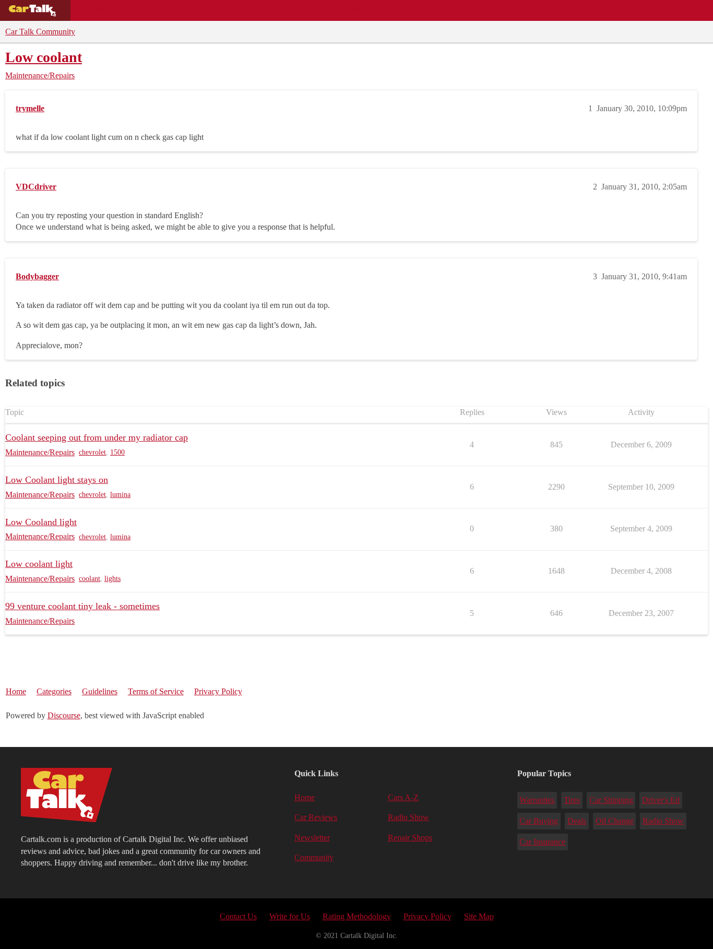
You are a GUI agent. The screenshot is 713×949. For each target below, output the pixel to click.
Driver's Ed (661, 800)
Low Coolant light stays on (56, 479)
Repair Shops (285, 10)
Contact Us (238, 916)
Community (350, 10)
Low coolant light (39, 564)
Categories (54, 691)
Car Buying (538, 820)
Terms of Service (156, 691)
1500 (117, 452)
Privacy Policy (218, 691)
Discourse (63, 715)
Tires (572, 800)
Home (16, 691)
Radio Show (408, 817)
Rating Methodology (357, 916)
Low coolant (43, 57)
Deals (165, 10)
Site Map (479, 916)
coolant (89, 579)
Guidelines (99, 691)
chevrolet (92, 452)
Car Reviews (218, 10)
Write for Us (289, 916)
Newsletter (312, 837)
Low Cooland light (41, 522)
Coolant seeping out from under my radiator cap (96, 437)
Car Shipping (611, 800)
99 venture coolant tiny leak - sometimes (82, 606)
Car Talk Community (40, 31)
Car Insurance (542, 841)
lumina (120, 495)
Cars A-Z (405, 10)
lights (112, 579)
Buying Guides (107, 10)
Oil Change (615, 820)
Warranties (536, 800)
